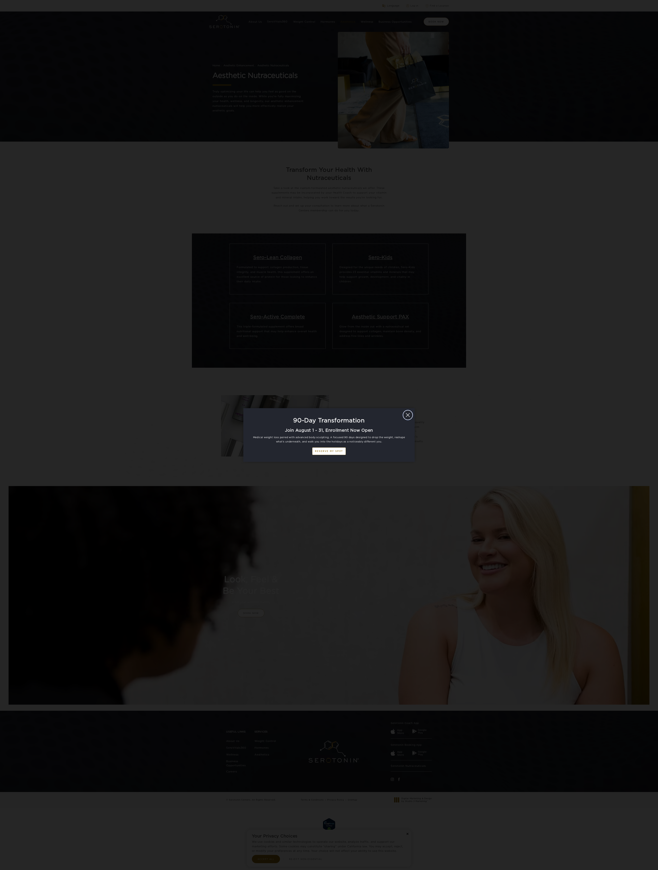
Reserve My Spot (329, 451)
